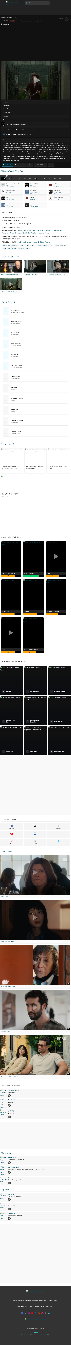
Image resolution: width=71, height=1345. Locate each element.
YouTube (12, 836)
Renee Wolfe (22, 230)
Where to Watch (12, 171)
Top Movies (6, 1153)
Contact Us (24, 1306)
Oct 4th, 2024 (21, 130)
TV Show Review (12, 1114)
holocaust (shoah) (47, 245)
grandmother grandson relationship (21, 248)
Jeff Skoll (40, 230)
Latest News (6, 444)
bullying (39, 245)
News (55, 1300)
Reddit (9, 134)
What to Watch (43, 1300)
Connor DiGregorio (16, 233)
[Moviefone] (13, 3)
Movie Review (11, 1092)
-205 (13, 20)
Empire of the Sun (29, 573)
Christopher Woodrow (30, 233)
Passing (49, 573)
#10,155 (6, 21)
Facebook (4, 134)
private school (6, 248)
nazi (33, 245)
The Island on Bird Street (8, 573)
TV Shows (21, 1300)
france (22, 245)
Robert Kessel (31, 230)
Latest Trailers (6, 851)
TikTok (11, 843)
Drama (30, 130)
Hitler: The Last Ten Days (31, 649)
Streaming (28, 1300)
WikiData (22, 242)
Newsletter (35, 843)
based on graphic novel (60, 245)
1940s (27, 245)
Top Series (5, 1189)
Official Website (45, 242)
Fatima (3, 649)
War (33, 130)
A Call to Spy (5, 611)
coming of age (6, 245)
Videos (50, 1300)
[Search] (47, 3)
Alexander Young (43, 233)
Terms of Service (39, 1306)
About (18, 1306)
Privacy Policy (49, 1306)
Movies (15, 1300)
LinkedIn (35, 836)
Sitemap (31, 1306)
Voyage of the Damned (53, 611)
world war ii (15, 245)
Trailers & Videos (8, 256)
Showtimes (35, 1300)
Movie (18, 20)
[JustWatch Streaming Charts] (2, 21)
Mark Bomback (49, 230)
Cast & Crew (6, 302)
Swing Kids (27, 611)
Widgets (58, 843)
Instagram (28, 242)
